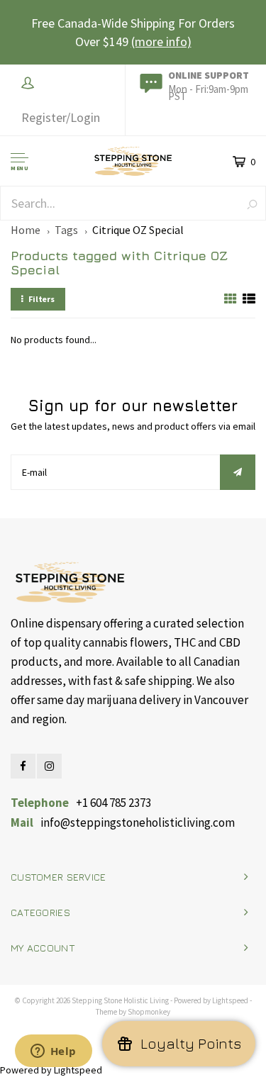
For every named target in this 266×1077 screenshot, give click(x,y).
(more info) (161, 41)
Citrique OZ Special (138, 230)
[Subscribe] (237, 472)
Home (25, 230)
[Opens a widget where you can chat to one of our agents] (53, 1052)
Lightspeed (230, 1000)
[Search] (252, 204)
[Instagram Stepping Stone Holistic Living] (49, 766)
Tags (66, 230)
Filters (41, 299)
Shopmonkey (149, 1012)
